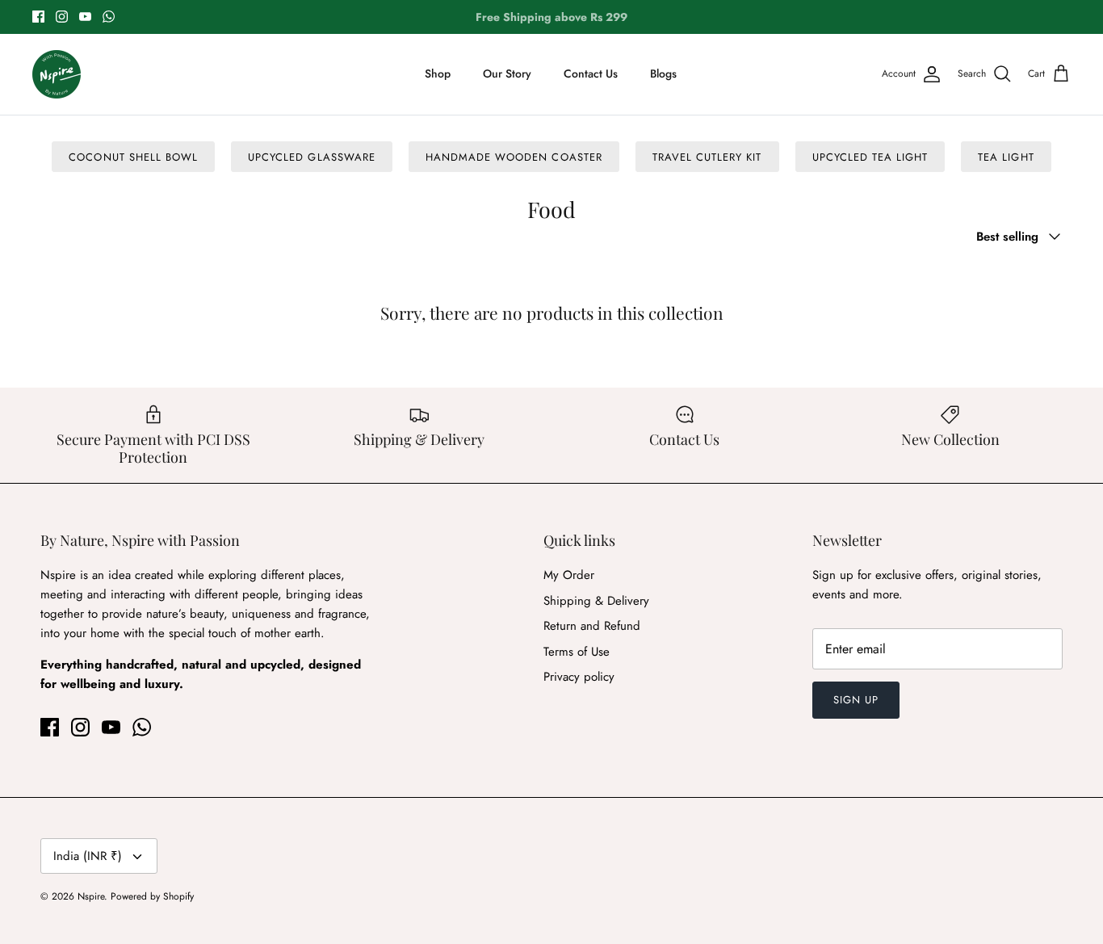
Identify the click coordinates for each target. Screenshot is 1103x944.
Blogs (663, 73)
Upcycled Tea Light (870, 157)
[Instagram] (62, 16)
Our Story (507, 73)
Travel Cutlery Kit (707, 157)
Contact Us (591, 73)
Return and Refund (591, 626)
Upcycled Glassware (311, 157)
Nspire (91, 896)
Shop (438, 73)
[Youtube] (85, 16)
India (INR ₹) (87, 856)
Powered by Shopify (152, 896)
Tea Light (1006, 157)
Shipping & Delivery (596, 601)
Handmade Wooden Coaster (514, 157)
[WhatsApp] (109, 16)
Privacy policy (578, 677)
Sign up (856, 699)
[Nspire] (56, 74)
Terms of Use (576, 652)
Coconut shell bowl (133, 157)
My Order (568, 575)
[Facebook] (38, 16)
